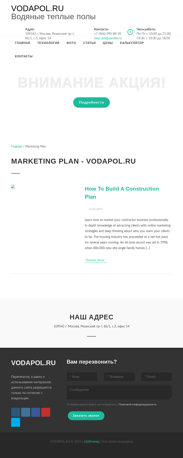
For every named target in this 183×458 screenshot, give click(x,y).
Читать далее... (96, 260)
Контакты (24, 56)
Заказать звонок (86, 415)
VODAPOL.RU (37, 8)
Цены (108, 43)
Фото (71, 43)
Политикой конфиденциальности (137, 404)
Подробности (91, 102)
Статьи (89, 43)
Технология (48, 43)
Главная (22, 43)
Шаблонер (92, 441)
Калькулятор (132, 43)
